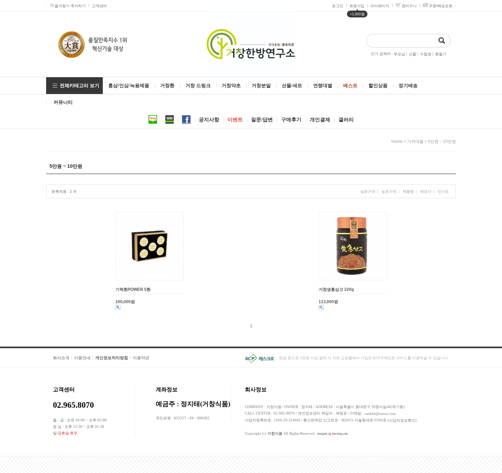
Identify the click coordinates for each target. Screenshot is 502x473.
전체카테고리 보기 (79, 85)
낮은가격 (367, 191)
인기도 (443, 191)
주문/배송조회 (440, 6)
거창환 (167, 85)
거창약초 (231, 85)
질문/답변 (262, 119)
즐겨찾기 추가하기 (70, 6)
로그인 (337, 6)
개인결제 (320, 119)
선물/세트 (292, 85)
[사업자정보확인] (402, 420)
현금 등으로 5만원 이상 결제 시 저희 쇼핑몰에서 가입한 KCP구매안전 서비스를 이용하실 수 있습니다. (364, 358)
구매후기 (291, 119)
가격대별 (415, 141)
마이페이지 (380, 6)
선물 (412, 54)
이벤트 (235, 119)
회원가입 (356, 6)
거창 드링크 (198, 85)
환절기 (440, 54)
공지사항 (209, 119)
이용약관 (141, 357)
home (397, 141)
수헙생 (425, 54)
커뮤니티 (63, 102)
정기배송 (408, 85)
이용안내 (82, 357)
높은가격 (388, 191)
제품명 (408, 191)
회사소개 (61, 357)
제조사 (425, 191)
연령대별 (322, 85)
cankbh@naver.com (380, 413)
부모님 (399, 54)
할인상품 (378, 85)
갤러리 (346, 119)
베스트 (350, 85)
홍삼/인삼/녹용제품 (128, 85)
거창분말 (261, 85)
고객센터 (99, 6)
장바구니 (409, 6)
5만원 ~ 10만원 (442, 141)
